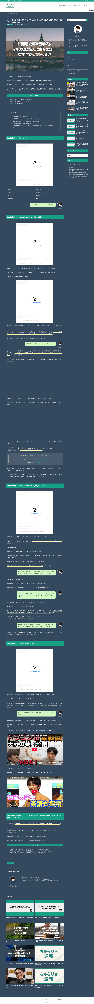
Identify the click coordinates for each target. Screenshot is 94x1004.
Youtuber (71, 57)
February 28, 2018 (40, 462)
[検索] (87, 1)
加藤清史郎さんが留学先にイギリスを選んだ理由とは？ (26, 119)
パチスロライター (73, 59)
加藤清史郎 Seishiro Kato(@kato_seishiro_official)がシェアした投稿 (34, 184)
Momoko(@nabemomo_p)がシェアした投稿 (34, 320)
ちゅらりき (13, 885)
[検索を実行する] (87, 20)
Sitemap (43, 999)
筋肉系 (71, 62)
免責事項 (60, 999)
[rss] (85, 1)
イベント (71, 65)
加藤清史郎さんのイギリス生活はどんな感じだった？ (26, 121)
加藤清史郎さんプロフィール (20, 116)
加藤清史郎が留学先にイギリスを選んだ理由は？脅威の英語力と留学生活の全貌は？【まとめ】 (78, 176)
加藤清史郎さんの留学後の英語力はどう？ (23, 123)
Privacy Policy (54, 999)
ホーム (33, 999)
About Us (38, 999)
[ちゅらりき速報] (10, 5)
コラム (70, 68)
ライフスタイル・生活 (74, 70)
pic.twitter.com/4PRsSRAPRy (40, 459)
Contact (47, 999)
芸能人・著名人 (10, 24)
